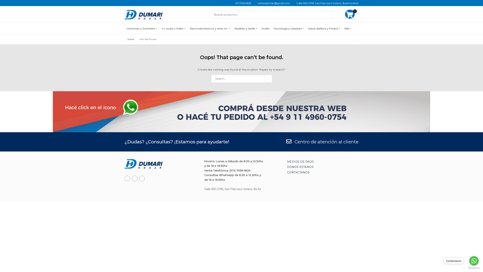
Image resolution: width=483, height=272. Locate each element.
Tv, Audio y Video (173, 28)
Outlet (265, 28)
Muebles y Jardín (244, 28)
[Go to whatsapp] (474, 261)
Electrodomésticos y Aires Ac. (209, 28)
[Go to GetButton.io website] (474, 268)
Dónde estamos (300, 167)
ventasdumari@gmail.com (274, 3)
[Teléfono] (135, 178)
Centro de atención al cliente (325, 141)
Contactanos (298, 172)
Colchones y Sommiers (140, 28)
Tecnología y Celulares (287, 28)
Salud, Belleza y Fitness (323, 28)
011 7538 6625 (243, 3)
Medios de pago (300, 161)
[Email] (142, 178)
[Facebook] (127, 178)
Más (346, 28)
